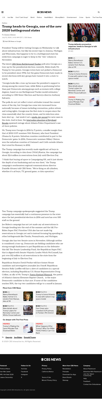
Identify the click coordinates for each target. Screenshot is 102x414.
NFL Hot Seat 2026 (6, 374)
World (32, 17)
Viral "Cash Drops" (22, 17)
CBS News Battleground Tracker (26, 64)
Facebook (24, 371)
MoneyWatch (59, 17)
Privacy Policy (46, 369)
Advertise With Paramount (92, 371)
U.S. (3, 17)
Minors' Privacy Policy (49, 380)
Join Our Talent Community (88, 374)
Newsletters (67, 369)
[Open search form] (99, 12)
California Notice (47, 371)
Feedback (86, 381)
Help (85, 378)
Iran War (10, 17)
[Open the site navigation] (16, 12)
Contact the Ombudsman (92, 384)
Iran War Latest (5, 371)
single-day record (40, 117)
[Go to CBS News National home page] (44, 12)
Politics (39, 17)
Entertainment (72, 17)
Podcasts (66, 371)
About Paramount (89, 369)
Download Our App (69, 374)
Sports (88, 17)
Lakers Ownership (6, 377)
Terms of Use (46, 377)
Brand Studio (67, 377)
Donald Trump (30, 337)
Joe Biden (18, 337)
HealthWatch (48, 17)
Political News (5, 369)
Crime (81, 17)
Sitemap (65, 380)
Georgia (8, 337)
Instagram (24, 374)
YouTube (24, 369)
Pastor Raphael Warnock (41, 274)
